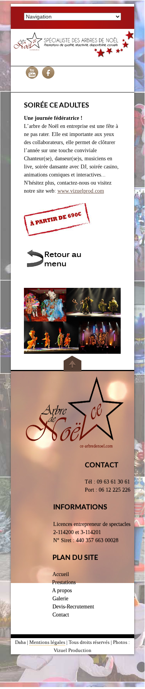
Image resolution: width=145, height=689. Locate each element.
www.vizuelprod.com (80, 191)
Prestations (64, 582)
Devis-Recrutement (73, 607)
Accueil (60, 574)
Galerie (60, 599)
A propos (62, 590)
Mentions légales (47, 642)
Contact (60, 615)
